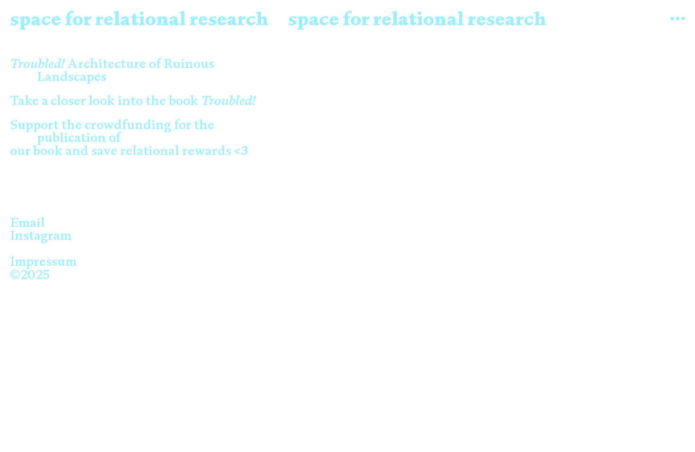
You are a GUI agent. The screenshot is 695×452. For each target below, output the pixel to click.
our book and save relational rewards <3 (142, 150)
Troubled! (228, 100)
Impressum (43, 261)
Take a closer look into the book (105, 100)
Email (27, 222)
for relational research (165, 19)
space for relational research (417, 19)
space (35, 19)
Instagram (40, 235)
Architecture (78, 63)
